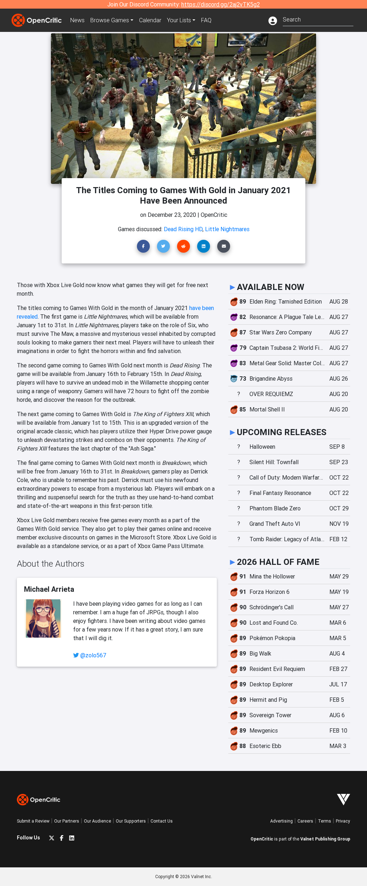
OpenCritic (262, 839)
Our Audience (97, 821)
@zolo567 (93, 655)
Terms (324, 821)
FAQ (206, 20)
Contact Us (162, 821)
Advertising (281, 821)
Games (109, 20)
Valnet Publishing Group (325, 839)
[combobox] (318, 18)
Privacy (343, 821)
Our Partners (66, 821)
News (77, 20)
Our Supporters (131, 821)
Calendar (150, 20)
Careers (305, 821)
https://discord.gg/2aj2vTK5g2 (220, 4)
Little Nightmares (227, 229)
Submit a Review (33, 821)
